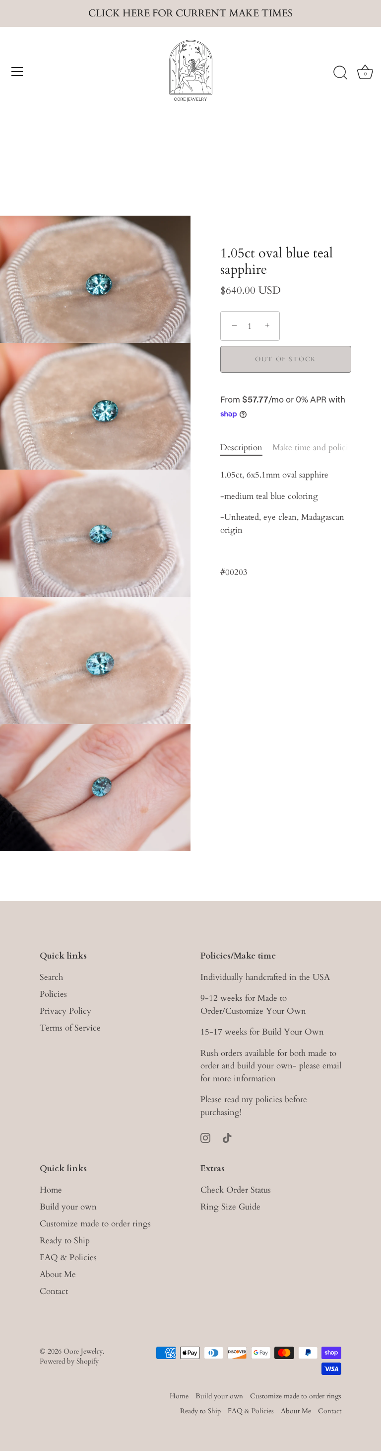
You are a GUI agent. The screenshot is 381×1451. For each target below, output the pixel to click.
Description (241, 447)
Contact (54, 1291)
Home (51, 1190)
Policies (53, 994)
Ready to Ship (65, 1240)
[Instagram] (205, 1136)
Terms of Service (70, 1028)
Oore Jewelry (83, 1351)
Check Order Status (235, 1190)
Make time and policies (313, 447)
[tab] (246, 447)
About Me (58, 1274)
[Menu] (17, 71)
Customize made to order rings (95, 1223)
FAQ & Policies (68, 1257)
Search (51, 977)
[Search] (340, 73)
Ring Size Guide (230, 1206)
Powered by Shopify (69, 1361)
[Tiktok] (227, 1136)
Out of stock (286, 359)
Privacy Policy (65, 1011)
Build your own (68, 1206)
